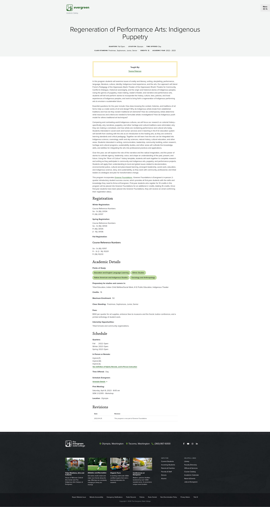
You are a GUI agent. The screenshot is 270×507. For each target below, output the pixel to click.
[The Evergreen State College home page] (79, 444)
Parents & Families (168, 468)
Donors (163, 475)
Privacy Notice (185, 497)
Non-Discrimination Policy (168, 497)
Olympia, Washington (113, 443)
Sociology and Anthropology (143, 277)
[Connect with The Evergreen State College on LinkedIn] (196, 444)
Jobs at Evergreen (191, 482)
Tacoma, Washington (139, 443)
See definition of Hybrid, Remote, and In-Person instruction (115, 367)
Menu (265, 6)
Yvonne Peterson (134, 71)
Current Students (167, 461)
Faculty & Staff (166, 471)
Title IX (195, 497)
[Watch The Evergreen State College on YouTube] (188, 444)
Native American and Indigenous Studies (111, 277)
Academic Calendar (191, 475)
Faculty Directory (190, 465)
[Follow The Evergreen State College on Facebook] (184, 444)
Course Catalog (190, 471)
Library (186, 461)
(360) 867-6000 (162, 443)
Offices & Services (191, 468)
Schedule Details (99, 381)
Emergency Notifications (115, 497)
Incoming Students (168, 465)
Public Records (131, 497)
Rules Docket (152, 497)
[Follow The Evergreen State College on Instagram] (192, 444)
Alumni (163, 478)
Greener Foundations (123, 177)
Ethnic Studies (138, 272)
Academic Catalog (72, 13)
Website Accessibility (96, 497)
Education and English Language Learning (111, 272)
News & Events (189, 478)
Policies (142, 497)
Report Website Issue (79, 497)
